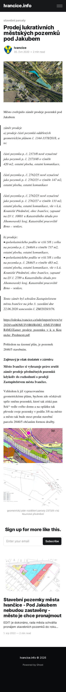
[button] (59, 6)
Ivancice (20, 48)
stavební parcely (15, 20)
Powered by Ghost (33, 664)
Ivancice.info (17, 6)
